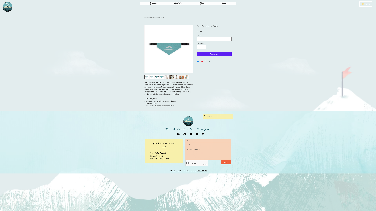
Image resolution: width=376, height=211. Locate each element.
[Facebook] (191, 134)
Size (199, 35)
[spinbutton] (201, 47)
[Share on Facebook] (198, 61)
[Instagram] (178, 134)
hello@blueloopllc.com (160, 159)
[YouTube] (203, 134)
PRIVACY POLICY (202, 171)
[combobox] (214, 39)
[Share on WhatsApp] (205, 61)
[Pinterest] (197, 134)
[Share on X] (209, 61)
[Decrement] (198, 47)
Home (146, 18)
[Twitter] (184, 134)
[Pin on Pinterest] (202, 61)
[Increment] (204, 47)
